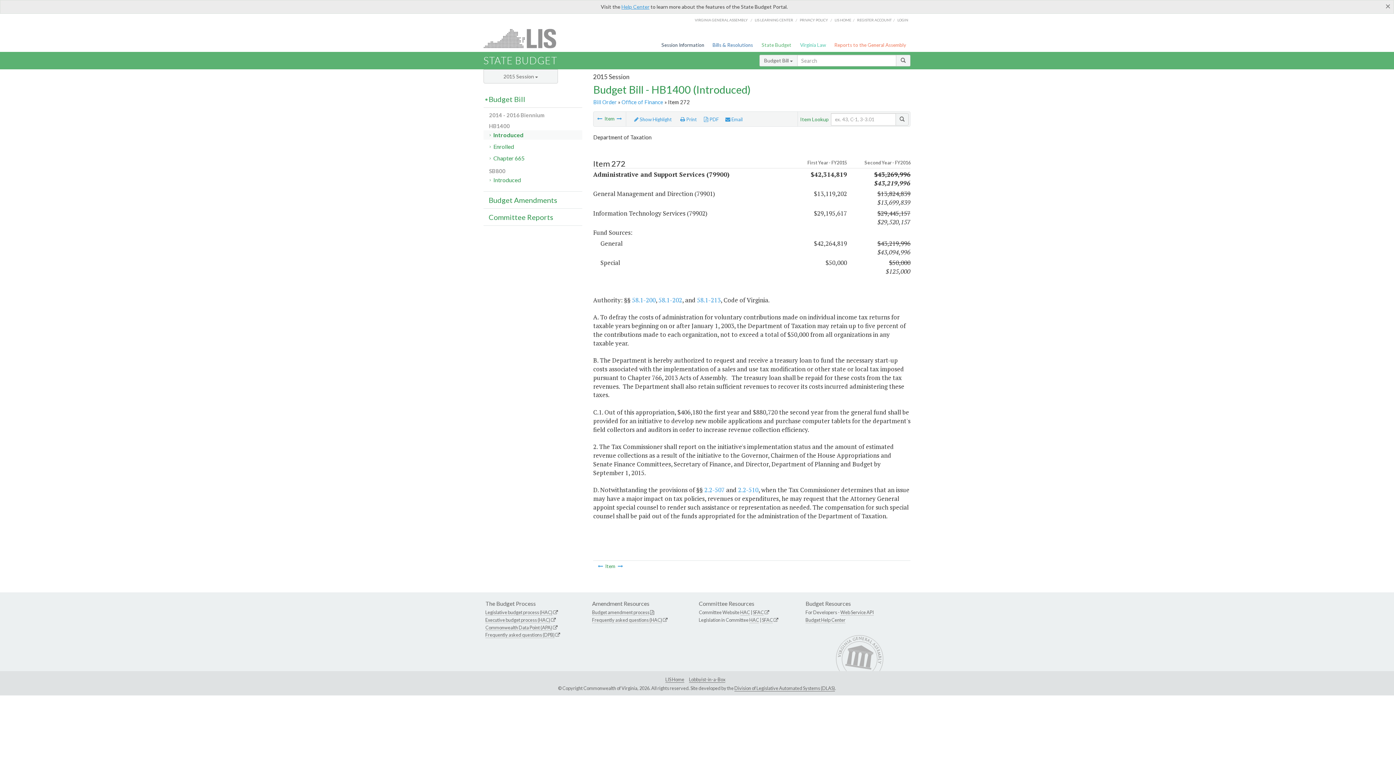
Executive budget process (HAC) (517, 620)
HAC (745, 612)
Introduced (508, 134)
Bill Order (605, 102)
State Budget (776, 45)
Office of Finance (642, 102)
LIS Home (674, 679)
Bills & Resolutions (733, 45)
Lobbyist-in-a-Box (707, 679)
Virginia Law (813, 45)
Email (736, 119)
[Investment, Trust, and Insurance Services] (619, 119)
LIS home (843, 20)
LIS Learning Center (774, 20)
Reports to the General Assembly (870, 45)
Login (902, 20)
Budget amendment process (620, 612)
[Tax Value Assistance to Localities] (599, 119)
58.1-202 (670, 300)
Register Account (874, 20)
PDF (713, 119)
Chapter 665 (509, 158)
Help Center (635, 7)
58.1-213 (709, 300)
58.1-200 (644, 300)
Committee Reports (521, 217)
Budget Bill (777, 60)
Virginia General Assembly (721, 20)
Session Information (682, 45)
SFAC (758, 612)
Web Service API (857, 612)
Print (691, 119)
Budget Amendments (523, 200)
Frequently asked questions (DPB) (520, 635)
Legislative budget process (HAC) (519, 612)
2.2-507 (714, 490)
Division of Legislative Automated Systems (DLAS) (784, 688)
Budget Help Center (825, 620)
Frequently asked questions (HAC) (627, 620)
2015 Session (519, 76)
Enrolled (503, 146)
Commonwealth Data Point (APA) (518, 627)
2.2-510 (748, 490)
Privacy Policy (814, 20)
